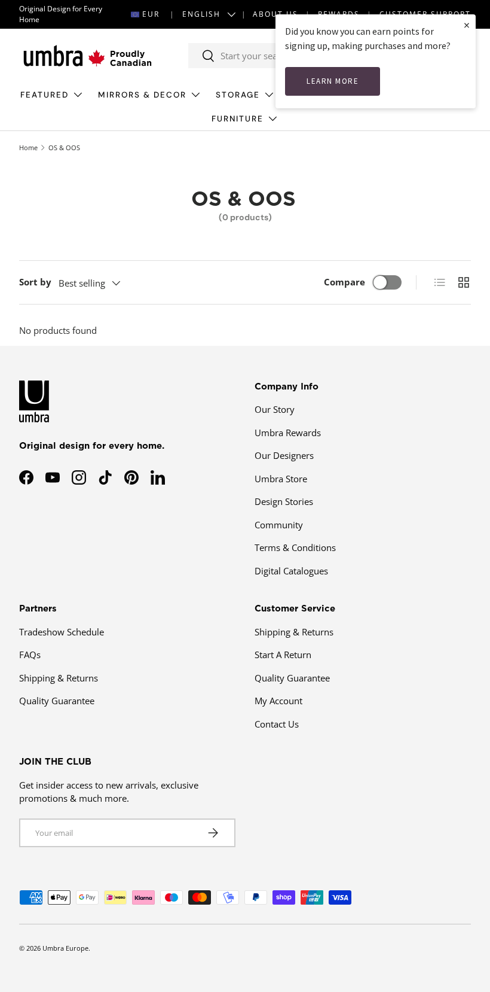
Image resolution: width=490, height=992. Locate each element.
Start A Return (283, 655)
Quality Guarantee (56, 701)
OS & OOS (64, 147)
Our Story (275, 409)
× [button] (467, 24)
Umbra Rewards (288, 433)
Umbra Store (281, 479)
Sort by (35, 282)
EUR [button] (151, 14)
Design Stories (284, 501)
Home (28, 147)
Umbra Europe (65, 948)
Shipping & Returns (58, 678)
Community (279, 525)
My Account (278, 701)
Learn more (333, 81)
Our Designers (284, 455)
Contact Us (277, 724)
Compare (344, 282)
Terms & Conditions (295, 547)
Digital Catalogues (291, 571)
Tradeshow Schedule (61, 632)
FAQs (30, 655)
